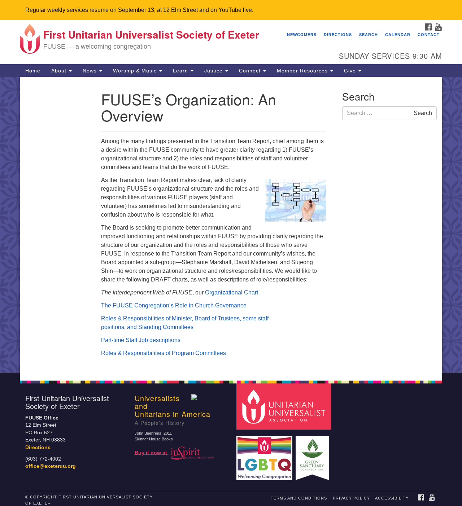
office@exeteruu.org (50, 466)
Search (368, 34)
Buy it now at (152, 452)
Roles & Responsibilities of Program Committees (163, 353)
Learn (181, 71)
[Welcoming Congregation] (265, 454)
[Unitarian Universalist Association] (284, 406)
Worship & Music (135, 71)
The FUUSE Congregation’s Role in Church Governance (174, 305)
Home (32, 71)
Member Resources (303, 71)
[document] (231, 225)
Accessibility (392, 498)
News (91, 71)
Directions (338, 34)
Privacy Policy (351, 498)
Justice (214, 71)
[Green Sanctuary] (313, 454)
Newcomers (302, 34)
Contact (429, 34)
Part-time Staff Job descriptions (140, 340)
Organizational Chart (231, 292)
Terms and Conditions (299, 498)
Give (351, 71)
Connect (250, 71)
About (59, 71)
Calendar (397, 34)
